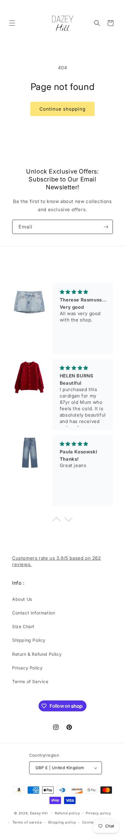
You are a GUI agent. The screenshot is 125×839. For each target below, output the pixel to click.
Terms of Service (30, 681)
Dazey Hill (39, 813)
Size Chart (23, 626)
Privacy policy (98, 813)
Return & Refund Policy (37, 654)
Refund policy (67, 813)
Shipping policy (62, 822)
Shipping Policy (29, 640)
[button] (12, 23)
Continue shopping (62, 109)
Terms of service (27, 822)
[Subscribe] (106, 227)
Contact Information (33, 612)
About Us (22, 599)
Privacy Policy (27, 667)
